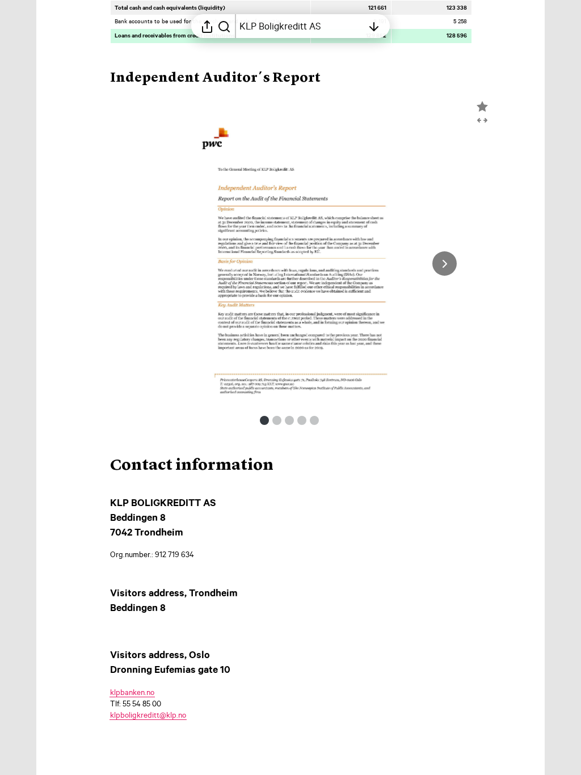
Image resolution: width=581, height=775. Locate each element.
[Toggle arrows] (482, 120)
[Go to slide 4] (301, 420)
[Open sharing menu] (207, 26)
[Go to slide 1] (264, 420)
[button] (224, 78)
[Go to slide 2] (276, 420)
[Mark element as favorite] (482, 106)
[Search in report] (224, 26)
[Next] (444, 263)
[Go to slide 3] (289, 420)
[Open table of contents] (374, 26)
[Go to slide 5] (314, 420)
